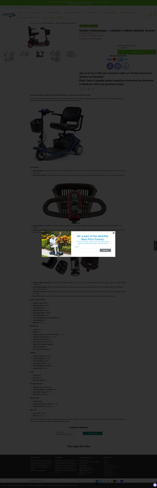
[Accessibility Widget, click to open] (155, 485)
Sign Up (105, 250)
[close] (113, 233)
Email (76, 247)
